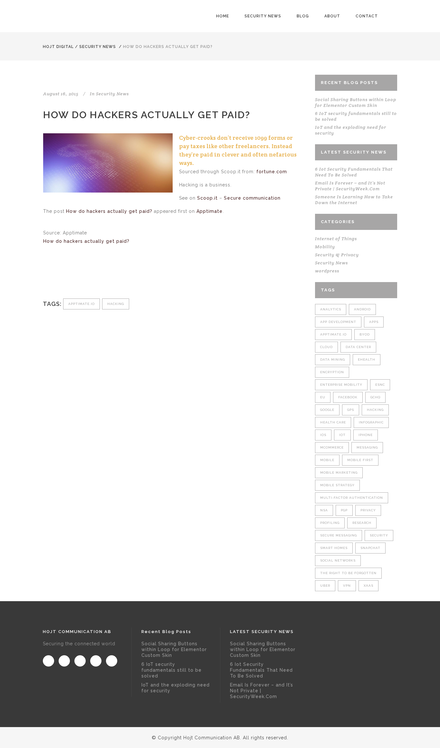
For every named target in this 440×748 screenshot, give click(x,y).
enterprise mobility (341, 384)
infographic (371, 422)
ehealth (366, 359)
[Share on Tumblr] (89, 276)
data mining (332, 359)
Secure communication (252, 198)
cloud (326, 347)
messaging (367, 447)
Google (327, 410)
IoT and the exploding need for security (175, 687)
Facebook (348, 397)
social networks (338, 560)
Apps (373, 322)
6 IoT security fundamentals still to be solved (171, 670)
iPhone (366, 435)
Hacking (115, 304)
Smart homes (334, 548)
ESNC (380, 384)
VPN (347, 585)
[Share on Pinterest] (99, 276)
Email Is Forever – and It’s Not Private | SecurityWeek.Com (350, 186)
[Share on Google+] (67, 276)
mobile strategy (337, 485)
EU (322, 397)
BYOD (364, 334)
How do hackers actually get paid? (109, 211)
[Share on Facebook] (46, 276)
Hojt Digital (58, 46)
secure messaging (338, 535)
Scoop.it (207, 198)
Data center (358, 347)
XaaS (368, 585)
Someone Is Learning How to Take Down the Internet (354, 199)
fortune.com (271, 171)
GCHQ (375, 397)
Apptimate (209, 211)
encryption (332, 372)
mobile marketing (339, 472)
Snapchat (370, 548)
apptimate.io (81, 304)
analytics (330, 309)
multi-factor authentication (351, 497)
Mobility (325, 247)
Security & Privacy (337, 255)
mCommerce (332, 447)
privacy (368, 510)
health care (333, 422)
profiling (330, 523)
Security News (97, 46)
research (361, 523)
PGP (344, 510)
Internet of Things (336, 238)
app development (338, 322)
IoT (342, 435)
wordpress (327, 271)
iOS (323, 435)
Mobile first (360, 460)
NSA (324, 510)
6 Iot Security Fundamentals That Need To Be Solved (354, 172)
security (379, 535)
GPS (350, 410)
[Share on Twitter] (57, 276)
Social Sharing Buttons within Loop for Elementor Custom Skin (355, 102)
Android (362, 309)
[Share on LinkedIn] (78, 276)
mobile (327, 460)
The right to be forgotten (348, 573)
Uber (325, 585)
